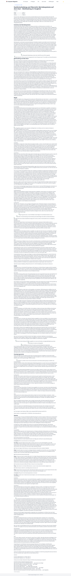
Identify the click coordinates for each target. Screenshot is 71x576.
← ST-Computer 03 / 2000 (18, 4)
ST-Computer (25, 1)
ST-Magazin (33, 1)
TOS (38, 1)
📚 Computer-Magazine (11, 1)
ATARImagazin (51, 1)
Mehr (58, 1)
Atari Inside (44, 1)
